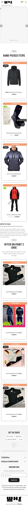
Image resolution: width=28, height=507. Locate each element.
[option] (14, 25)
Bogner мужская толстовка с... (14, 92)
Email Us (20, 436)
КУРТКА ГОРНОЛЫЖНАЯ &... (14, 174)
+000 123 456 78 (11, 439)
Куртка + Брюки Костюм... (14, 214)
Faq (21, 439)
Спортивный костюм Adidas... (14, 291)
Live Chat (10, 436)
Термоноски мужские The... (14, 133)
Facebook (14, 445)
